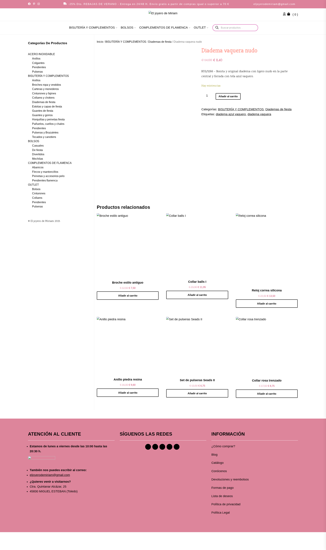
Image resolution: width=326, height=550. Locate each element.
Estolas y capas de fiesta (47, 106)
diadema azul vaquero (231, 114)
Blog (214, 454)
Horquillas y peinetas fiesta (48, 119)
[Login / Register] (285, 14)
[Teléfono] (169, 447)
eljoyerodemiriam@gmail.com (274, 4)
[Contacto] (176, 447)
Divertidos (38, 154)
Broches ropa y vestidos (46, 84)
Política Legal (220, 512)
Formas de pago (222, 487)
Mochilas (37, 158)
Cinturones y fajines (44, 93)
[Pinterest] (162, 447)
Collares (37, 197)
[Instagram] (155, 447)
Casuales (38, 145)
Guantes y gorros (42, 115)
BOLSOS (127, 27)
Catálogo (217, 462)
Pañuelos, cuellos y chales (48, 123)
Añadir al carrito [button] (127, 295)
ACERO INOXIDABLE (41, 54)
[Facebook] (148, 447)
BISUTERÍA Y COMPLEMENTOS (92, 27)
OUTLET (200, 27)
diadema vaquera (259, 114)
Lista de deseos (222, 496)
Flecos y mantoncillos (45, 171)
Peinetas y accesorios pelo (48, 176)
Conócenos (219, 471)
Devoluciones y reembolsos (230, 479)
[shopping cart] (289, 14)
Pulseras (37, 71)
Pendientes (39, 67)
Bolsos (36, 189)
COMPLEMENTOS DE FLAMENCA (163, 27)
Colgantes (38, 62)
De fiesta (37, 149)
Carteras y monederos (45, 89)
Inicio (100, 41)
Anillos (36, 58)
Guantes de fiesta (42, 110)
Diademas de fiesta (159, 41)
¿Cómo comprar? (223, 446)
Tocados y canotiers (44, 136)
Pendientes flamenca (45, 180)
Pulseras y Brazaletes (45, 132)
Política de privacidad (225, 504)
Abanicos (37, 167)
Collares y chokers (43, 97)
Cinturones (38, 193)
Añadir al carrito (228, 96)
